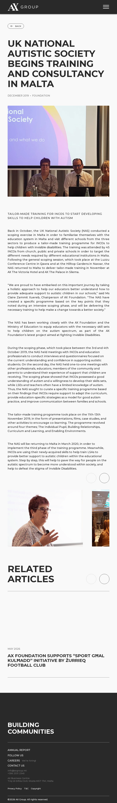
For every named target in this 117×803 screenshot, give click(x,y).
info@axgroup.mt (17, 770)
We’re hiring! (29, 760)
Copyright (36, 788)
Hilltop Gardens (77, 264)
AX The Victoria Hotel (23, 272)
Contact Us (16, 765)
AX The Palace (55, 272)
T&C (26, 788)
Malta (105, 255)
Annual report (19, 750)
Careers (14, 760)
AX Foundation (85, 322)
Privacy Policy (15, 788)
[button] (91, 478)
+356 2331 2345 (16, 773)
